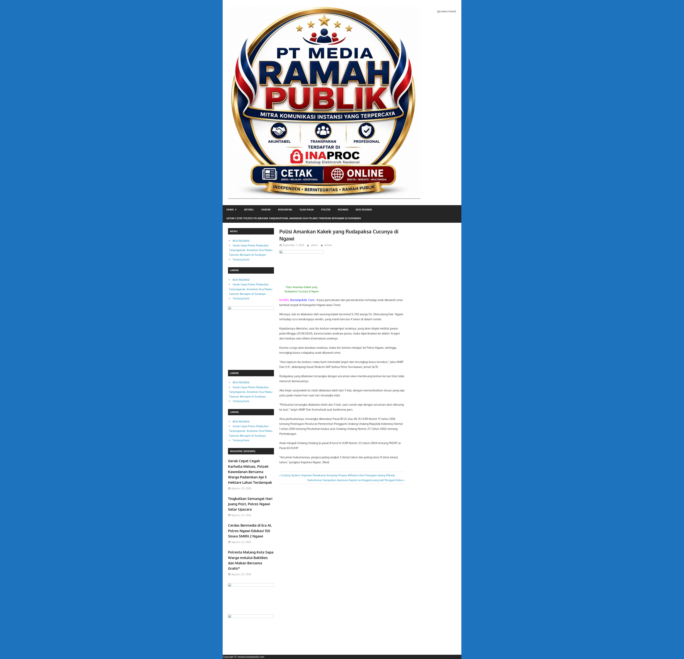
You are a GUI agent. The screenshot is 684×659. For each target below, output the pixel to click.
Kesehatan (285, 209)
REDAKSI (343, 209)
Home (230, 209)
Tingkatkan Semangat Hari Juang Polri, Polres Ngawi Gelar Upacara (250, 504)
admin (314, 245)
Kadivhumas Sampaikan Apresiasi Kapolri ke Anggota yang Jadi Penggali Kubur (355, 480)
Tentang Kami (241, 259)
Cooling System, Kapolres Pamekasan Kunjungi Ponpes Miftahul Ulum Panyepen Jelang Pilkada (338, 475)
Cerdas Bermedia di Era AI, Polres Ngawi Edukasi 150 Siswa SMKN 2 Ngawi (250, 530)
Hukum (266, 209)
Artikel (249, 209)
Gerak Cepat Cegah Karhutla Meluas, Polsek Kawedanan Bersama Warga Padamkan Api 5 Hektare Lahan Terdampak (250, 471)
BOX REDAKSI (364, 209)
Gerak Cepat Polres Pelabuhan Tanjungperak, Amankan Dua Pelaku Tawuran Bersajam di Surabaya (293, 218)
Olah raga (307, 209)
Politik (325, 209)
